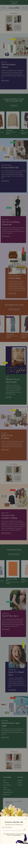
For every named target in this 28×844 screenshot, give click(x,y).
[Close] (26, 818)
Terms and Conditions (16, 835)
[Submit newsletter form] (24, 829)
